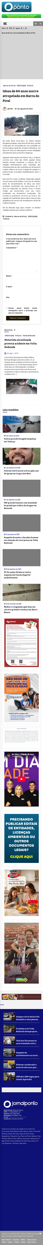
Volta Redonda (29, 336)
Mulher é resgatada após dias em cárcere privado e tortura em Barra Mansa (20, 609)
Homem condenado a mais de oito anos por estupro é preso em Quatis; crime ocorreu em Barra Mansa (26, 1066)
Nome (9, 276)
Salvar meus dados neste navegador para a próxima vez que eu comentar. (22, 310)
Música (23, 1242)
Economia (16, 1240)
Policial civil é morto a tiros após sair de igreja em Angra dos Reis (21, 472)
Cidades (16, 1242)
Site (7, 297)
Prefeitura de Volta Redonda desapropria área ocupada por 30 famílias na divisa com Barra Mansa (27, 1030)
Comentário (11, 248)
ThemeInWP (29, 1236)
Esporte (10, 1242)
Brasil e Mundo (6, 1240)
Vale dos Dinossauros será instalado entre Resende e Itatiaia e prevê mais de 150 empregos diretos (26, 1042)
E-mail (9, 287)
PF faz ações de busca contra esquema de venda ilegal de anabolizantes (17, 575)
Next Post (8, 330)
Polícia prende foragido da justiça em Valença (20, 440)
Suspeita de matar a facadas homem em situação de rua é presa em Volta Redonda (21, 540)
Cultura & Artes (32, 1240)
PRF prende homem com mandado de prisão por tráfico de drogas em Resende (20, 505)
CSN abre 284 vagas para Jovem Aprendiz (27, 1078)
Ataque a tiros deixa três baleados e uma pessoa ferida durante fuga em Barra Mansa (27, 1018)
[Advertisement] (21, 57)
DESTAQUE (21, 86)
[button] (35, 23)
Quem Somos (31, 1242)
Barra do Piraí (9, 86)
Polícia (30, 86)
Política (23, 1240)
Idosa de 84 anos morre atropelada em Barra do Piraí (21, 96)
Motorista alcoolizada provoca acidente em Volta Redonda (20, 343)
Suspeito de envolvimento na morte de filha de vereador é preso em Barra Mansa (27, 1054)
